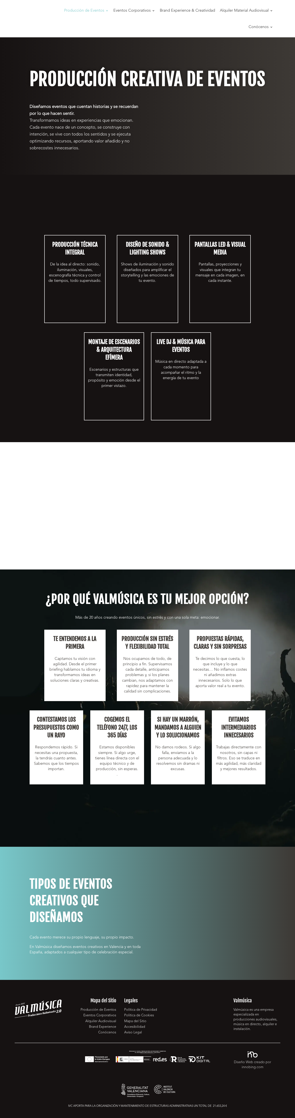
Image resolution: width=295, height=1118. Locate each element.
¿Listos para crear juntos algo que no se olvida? (147, 809)
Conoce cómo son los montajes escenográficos (114, 407)
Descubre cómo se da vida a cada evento (74, 313)
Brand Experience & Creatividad (187, 11)
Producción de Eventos (84, 11)
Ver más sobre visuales (220, 310)
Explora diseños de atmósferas (147, 302)
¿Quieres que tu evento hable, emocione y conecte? (196, 116)
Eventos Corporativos (132, 11)
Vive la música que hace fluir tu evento (181, 410)
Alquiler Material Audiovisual (244, 11)
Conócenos (259, 27)
